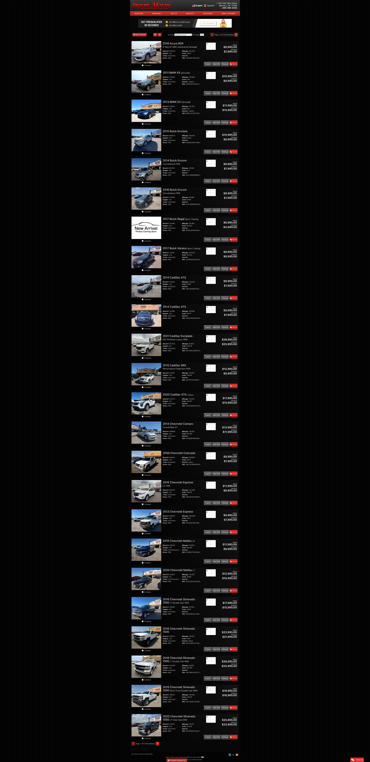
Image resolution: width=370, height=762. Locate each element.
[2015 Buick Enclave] (146, 140)
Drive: (165, 58)
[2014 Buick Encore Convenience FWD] (146, 169)
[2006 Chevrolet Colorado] (146, 462)
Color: (184, 53)
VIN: (183, 58)
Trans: (165, 56)
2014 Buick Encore (175, 162)
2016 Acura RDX (180, 45)
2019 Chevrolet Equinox (178, 484)
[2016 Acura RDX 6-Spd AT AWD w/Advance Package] (146, 52)
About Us (137, 754)
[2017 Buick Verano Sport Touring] (146, 257)
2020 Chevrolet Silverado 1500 (179, 718)
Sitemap (188, 757)
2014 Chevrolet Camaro (178, 425)
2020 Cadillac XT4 (178, 394)
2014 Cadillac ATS (175, 277)
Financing (225, 64)
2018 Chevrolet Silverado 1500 (179, 601)
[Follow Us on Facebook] (229, 754)
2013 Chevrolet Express (178, 511)
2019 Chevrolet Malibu (179, 540)
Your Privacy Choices (196, 757)
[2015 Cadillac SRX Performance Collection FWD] (146, 374)
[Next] (236, 34)
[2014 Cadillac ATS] (146, 286)
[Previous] (212, 34)
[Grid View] (155, 34)
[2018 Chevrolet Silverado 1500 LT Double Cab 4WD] (146, 667)
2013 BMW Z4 (176, 102)
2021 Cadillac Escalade (177, 337)
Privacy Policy (149, 754)
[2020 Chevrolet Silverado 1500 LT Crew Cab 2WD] (146, 725)
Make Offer (216, 64)
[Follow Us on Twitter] (233, 754)
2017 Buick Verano (181, 248)
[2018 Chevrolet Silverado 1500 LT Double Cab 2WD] (146, 608)
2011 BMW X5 (176, 72)
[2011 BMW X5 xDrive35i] (146, 81)
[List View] (160, 34)
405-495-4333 (229, 8)
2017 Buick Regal (180, 219)
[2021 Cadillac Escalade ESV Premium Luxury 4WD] (146, 345)
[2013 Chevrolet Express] (146, 520)
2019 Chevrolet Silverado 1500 (180, 688)
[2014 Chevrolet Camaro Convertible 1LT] (146, 432)
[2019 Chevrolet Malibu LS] (146, 549)
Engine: (165, 53)
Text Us (234, 64)
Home (133, 754)
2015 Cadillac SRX (176, 367)
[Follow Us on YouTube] (237, 754)
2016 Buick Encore (175, 191)
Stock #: (166, 51)
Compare (147, 65)
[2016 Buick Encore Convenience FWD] (146, 198)
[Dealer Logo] (158, 6)
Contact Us (142, 754)
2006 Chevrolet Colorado (179, 453)
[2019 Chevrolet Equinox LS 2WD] (146, 491)
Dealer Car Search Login (171, 757)
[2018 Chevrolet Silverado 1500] (146, 637)
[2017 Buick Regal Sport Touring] (146, 228)
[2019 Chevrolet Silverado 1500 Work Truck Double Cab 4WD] (146, 696)
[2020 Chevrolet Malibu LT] (146, 579)
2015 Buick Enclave (175, 131)
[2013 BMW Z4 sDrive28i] (146, 111)
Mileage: (185, 51)
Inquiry (208, 64)
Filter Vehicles (140, 35)
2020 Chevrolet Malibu (179, 570)
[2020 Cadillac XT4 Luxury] (146, 403)
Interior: (185, 56)
